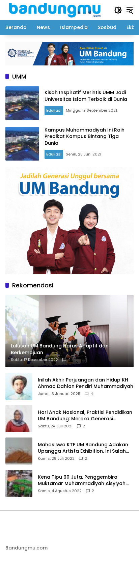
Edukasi (53, 110)
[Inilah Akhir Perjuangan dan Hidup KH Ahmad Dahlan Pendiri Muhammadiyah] (18, 386)
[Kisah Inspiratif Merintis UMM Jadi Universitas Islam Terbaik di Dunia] (22, 103)
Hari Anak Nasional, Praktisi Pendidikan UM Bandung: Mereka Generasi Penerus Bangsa (85, 415)
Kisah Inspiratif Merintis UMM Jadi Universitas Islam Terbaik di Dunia (86, 96)
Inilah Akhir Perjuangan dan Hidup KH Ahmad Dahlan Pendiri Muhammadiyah (85, 383)
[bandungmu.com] (56, 9)
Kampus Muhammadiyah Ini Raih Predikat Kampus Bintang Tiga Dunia (84, 136)
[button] (118, 10)
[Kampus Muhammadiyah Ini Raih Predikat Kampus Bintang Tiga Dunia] (22, 144)
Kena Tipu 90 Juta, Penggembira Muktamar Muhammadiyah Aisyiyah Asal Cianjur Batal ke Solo (82, 480)
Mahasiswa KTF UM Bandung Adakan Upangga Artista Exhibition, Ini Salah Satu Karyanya (83, 448)
